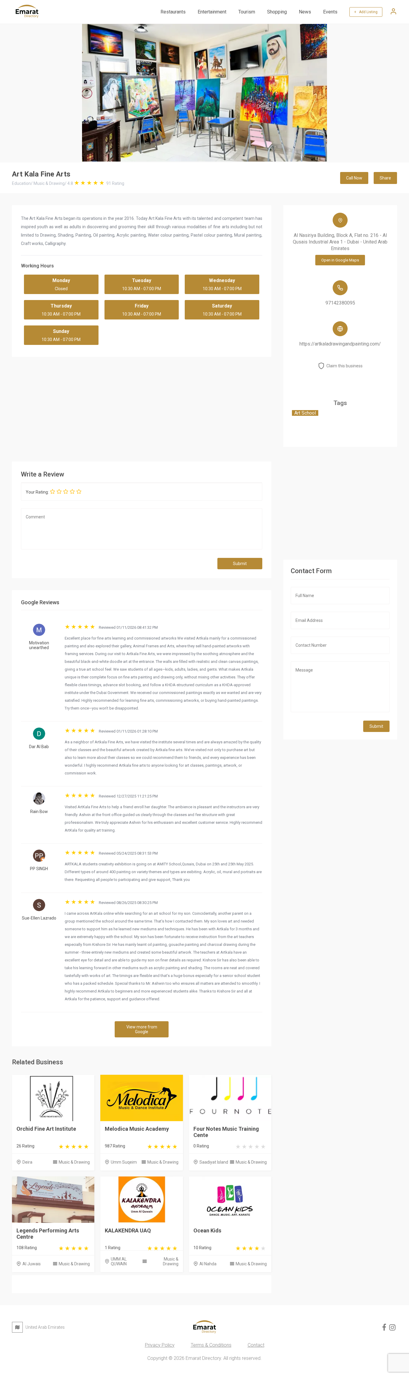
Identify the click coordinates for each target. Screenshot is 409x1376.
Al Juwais (31, 1263)
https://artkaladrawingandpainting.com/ (340, 344)
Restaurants (173, 12)
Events (330, 12)
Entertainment (212, 12)
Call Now (354, 178)
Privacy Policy (160, 1345)
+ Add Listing (366, 12)
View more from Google (141, 1029)
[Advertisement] (141, 408)
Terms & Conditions (211, 1345)
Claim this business (344, 365)
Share (385, 178)
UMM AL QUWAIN (119, 1261)
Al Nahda (207, 1263)
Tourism (246, 12)
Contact (256, 1345)
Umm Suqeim (124, 1162)
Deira (27, 1162)
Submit (240, 563)
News (305, 12)
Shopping (277, 12)
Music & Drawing (74, 1162)
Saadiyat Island (213, 1162)
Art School (305, 413)
